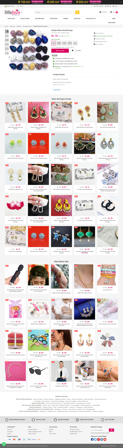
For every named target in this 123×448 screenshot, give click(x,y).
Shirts (68, 399)
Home (6, 26)
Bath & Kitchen (73, 411)
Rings (55, 407)
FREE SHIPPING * (100, 33)
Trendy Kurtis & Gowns (68, 403)
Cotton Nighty (96, 405)
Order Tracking (99, 6)
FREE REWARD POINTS (101, 41)
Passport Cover (81, 409)
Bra (49, 405)
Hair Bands (79, 407)
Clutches (64, 409)
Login (115, 6)
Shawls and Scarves (100, 399)
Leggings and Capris (60, 399)
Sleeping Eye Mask (62, 411)
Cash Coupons (76, 431)
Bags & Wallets (91, 18)
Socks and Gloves (83, 401)
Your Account (52, 433)
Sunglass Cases (51, 411)
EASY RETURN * (100, 44)
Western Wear (39, 18)
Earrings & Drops (27, 26)
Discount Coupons (75, 429)
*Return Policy (32, 433)
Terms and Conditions (42, 446)
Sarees (89, 403)
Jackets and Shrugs (77, 399)
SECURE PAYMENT (100, 39)
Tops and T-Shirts (37, 399)
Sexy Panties (55, 405)
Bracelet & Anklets (63, 407)
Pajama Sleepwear (86, 405)
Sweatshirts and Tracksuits (42, 401)
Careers (9, 433)
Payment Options (32, 429)
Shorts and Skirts (88, 399)
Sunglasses (111, 22)
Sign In (51, 431)
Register (108, 6)
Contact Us (10, 431)
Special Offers (25, 18)
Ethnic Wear (53, 18)
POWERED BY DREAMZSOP (108, 446)
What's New (11, 18)
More (113, 18)
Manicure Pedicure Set (85, 411)
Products (12, 26)
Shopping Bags (90, 409)
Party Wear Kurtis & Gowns (53, 403)
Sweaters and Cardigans (57, 401)
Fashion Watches (88, 407)
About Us (9, 429)
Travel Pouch (71, 409)
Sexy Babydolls (75, 405)
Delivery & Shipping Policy (35, 431)
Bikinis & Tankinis (65, 405)
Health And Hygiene (98, 411)
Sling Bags (58, 409)
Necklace (72, 407)
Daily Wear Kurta (80, 403)
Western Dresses (48, 399)
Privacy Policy (31, 446)
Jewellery (77, 18)
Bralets (45, 405)
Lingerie (65, 18)
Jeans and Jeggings (71, 401)
